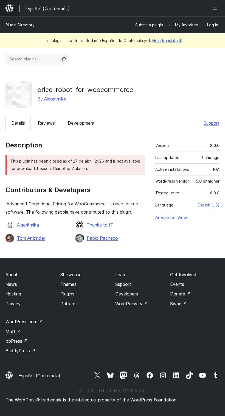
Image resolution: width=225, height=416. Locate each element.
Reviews (46, 123)
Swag (178, 303)
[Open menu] (216, 8)
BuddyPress (20, 350)
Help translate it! (167, 40)
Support (212, 123)
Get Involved (183, 274)
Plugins (67, 294)
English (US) (209, 205)
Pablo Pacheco (102, 238)
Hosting (13, 294)
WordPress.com (24, 321)
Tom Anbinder (31, 238)
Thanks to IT (100, 225)
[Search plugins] (63, 59)
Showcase (70, 274)
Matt (13, 331)
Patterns (69, 303)
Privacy (13, 303)
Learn (120, 274)
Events (177, 284)
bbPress (16, 341)
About (11, 274)
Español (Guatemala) (39, 375)
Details (18, 123)
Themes (68, 284)
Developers (126, 294)
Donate (180, 294)
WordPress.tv (131, 303)
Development (81, 123)
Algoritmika (55, 99)
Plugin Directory (20, 25)
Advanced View (171, 217)
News (11, 284)
